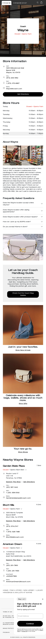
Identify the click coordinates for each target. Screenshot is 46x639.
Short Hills (8, 505)
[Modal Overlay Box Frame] (30, 615)
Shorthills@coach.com (15, 537)
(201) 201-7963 (12, 565)
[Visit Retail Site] (6, 3)
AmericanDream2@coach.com (18, 582)
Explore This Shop (13, 482)
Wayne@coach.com (14, 89)
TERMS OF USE (7, 612)
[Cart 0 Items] (41, 2)
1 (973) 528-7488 (13, 532)
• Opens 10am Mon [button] (13, 470)
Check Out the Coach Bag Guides (23, 294)
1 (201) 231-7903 (12, 571)
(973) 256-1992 (12, 78)
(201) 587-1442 (12, 487)
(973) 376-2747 (12, 526)
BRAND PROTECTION (9, 628)
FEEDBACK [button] (6, 632)
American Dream (12, 544)
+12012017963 (11, 576)
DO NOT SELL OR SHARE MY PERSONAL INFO (10, 616)
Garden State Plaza (14, 466)
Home (5, 590)
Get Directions (23, 94)
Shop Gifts (23, 403)
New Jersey (28, 590)
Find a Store (16, 590)
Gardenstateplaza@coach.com (18, 498)
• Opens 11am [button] (11, 509)
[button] (37, 2)
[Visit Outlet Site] (20, 3)
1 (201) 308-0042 (12, 493)
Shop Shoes (23, 452)
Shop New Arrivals (23, 350)
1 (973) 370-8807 (12, 83)
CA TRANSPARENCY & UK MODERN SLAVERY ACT (11, 623)
